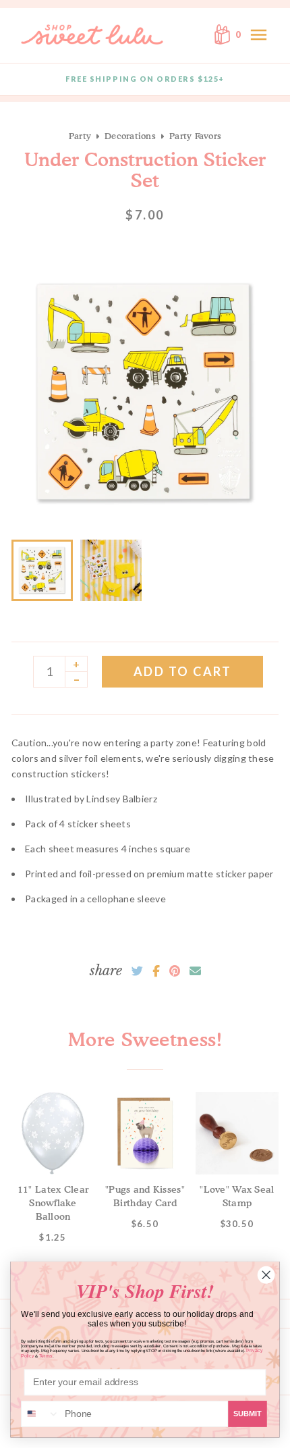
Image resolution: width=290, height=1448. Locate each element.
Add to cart (183, 671)
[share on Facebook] (156, 971)
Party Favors (195, 135)
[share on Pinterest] (174, 971)
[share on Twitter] (137, 971)
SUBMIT (247, 1414)
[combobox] (40, 1413)
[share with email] (195, 971)
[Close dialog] (266, 1275)
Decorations (130, 135)
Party (80, 135)
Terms (46, 1356)
